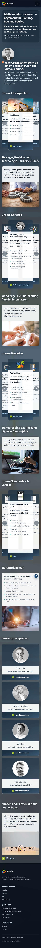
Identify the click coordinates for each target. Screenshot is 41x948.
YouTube (4, 929)
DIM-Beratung (31, 281)
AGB (3, 896)
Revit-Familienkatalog (9, 908)
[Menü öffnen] (37, 4)
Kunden (10, 858)
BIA (28, 553)
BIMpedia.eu (6, 917)
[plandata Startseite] (8, 4)
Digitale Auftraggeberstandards (11, 911)
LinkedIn (4, 926)
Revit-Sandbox (31, 413)
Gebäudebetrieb (32, 143)
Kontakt (4, 890)
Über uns (4, 893)
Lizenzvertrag (6, 899)
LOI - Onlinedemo (7, 914)
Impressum (17, 941)
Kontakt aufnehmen (22, 677)
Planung (3, 143)
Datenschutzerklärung (7, 941)
